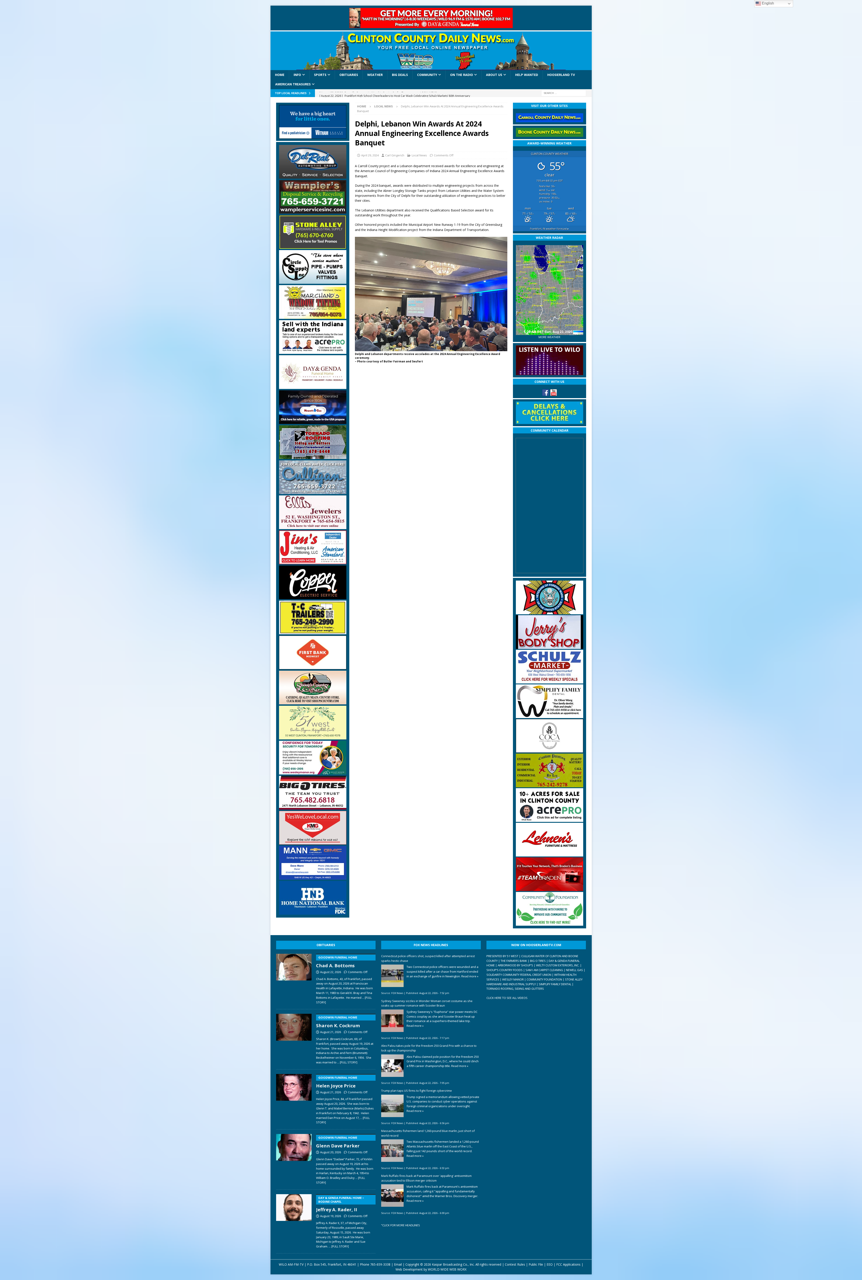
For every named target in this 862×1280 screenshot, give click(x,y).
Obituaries (348, 75)
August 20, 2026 (330, 1152)
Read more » (469, 976)
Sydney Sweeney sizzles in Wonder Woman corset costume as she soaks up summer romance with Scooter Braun (427, 1003)
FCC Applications (568, 1264)
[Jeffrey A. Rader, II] (294, 1220)
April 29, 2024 (370, 155)
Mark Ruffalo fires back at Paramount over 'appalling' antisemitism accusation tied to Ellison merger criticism (426, 1178)
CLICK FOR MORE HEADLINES (401, 1225)
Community (427, 75)
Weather (375, 75)
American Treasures (293, 84)
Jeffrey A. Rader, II (340, 1204)
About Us (494, 75)
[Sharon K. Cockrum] (294, 1038)
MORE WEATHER (549, 337)
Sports (320, 75)
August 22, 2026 (330, 972)
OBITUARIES (326, 945)
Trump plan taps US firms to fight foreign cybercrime (416, 1091)
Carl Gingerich (394, 155)
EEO (550, 1264)
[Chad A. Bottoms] (294, 978)
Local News (419, 155)
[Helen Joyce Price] (294, 1098)
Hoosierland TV (561, 75)
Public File (536, 1264)
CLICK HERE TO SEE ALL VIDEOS (507, 998)
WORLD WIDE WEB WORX (447, 1269)
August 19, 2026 (330, 1216)
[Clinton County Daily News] (431, 50)
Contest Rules (515, 1264)
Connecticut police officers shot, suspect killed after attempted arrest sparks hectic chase (428, 958)
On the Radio (461, 75)
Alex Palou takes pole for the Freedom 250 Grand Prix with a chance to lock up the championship (429, 1048)
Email (398, 1264)
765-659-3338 (380, 1264)
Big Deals (400, 75)
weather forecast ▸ (549, 228)
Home (279, 75)
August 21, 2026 (330, 1032)
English (767, 3)
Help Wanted (526, 75)
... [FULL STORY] (347, 1062)
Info (297, 75)
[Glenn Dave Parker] (294, 1158)
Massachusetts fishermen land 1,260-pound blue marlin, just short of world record (428, 1133)
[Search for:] (563, 93)
